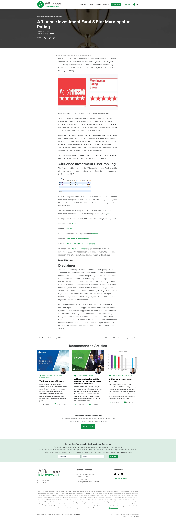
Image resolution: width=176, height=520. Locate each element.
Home (56, 55)
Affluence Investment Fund (46, 17)
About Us (82, 4)
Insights (98, 4)
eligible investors (113, 508)
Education (59, 17)
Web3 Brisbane (134, 516)
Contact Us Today (120, 479)
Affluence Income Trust (48, 375)
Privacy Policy (41, 514)
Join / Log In (129, 4)
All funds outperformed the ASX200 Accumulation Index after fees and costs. (87, 381)
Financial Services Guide (55, 514)
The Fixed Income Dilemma (51, 381)
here (109, 213)
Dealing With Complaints (72, 514)
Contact (106, 4)
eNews (91, 375)
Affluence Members (82, 375)
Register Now (88, 426)
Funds (90, 4)
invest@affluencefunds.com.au (88, 482)
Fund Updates (128, 375)
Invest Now (116, 4)
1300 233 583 (82, 479)
